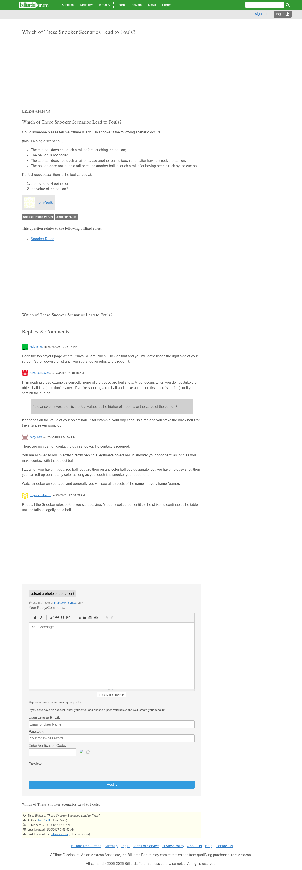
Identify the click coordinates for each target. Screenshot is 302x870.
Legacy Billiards (40, 495)
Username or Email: (44, 718)
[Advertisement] (111, 71)
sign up (261, 14)
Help (208, 846)
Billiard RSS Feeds (86, 846)
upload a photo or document (52, 593)
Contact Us (224, 846)
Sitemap (111, 846)
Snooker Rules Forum (38, 216)
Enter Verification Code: (47, 745)
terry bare (36, 437)
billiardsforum (59, 834)
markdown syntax (65, 602)
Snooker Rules (66, 216)
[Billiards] (34, 5)
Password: (37, 731)
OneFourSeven (40, 373)
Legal (125, 846)
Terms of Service (146, 846)
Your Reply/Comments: (47, 608)
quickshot (36, 346)
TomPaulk (45, 202)
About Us (194, 846)
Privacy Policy (173, 846)
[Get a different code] (88, 751)
